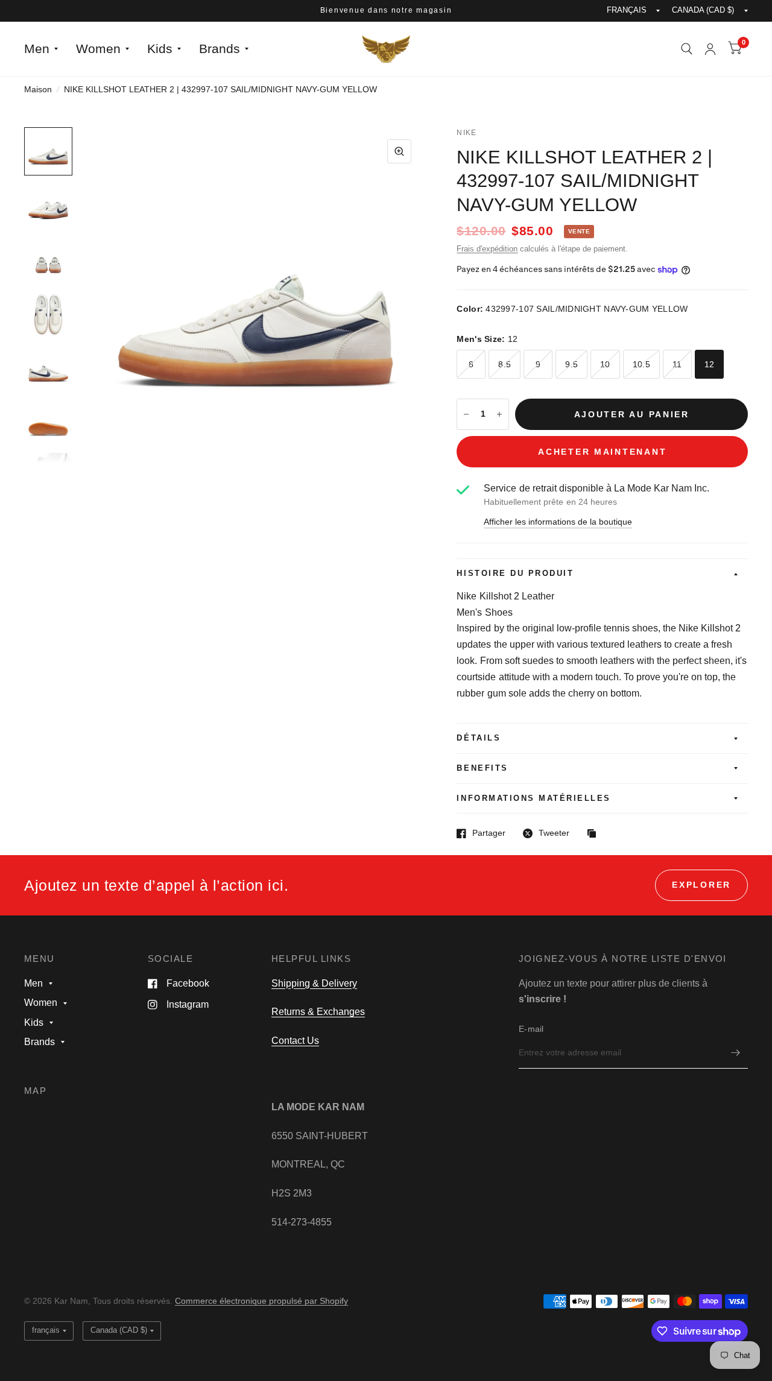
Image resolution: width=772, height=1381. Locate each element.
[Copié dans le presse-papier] (595, 834)
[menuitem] (45, 49)
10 (605, 364)
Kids (159, 48)
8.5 (504, 364)
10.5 (641, 364)
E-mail (531, 1029)
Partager (488, 833)
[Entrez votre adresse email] (736, 1053)
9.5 (571, 364)
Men (36, 48)
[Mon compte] (710, 49)
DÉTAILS (479, 738)
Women (98, 48)
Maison (38, 89)
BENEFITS (482, 768)
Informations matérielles (533, 798)
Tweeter (554, 833)
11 (677, 364)
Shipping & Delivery (314, 983)
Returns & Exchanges (318, 1012)
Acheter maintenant (602, 452)
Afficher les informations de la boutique (558, 522)
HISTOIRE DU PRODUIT (515, 573)
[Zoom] (399, 151)
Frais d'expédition (487, 249)
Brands (219, 48)
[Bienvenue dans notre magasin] (386, 11)
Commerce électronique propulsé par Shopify (261, 1301)
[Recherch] (686, 49)
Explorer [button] (701, 885)
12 (709, 364)
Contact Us (295, 1040)
